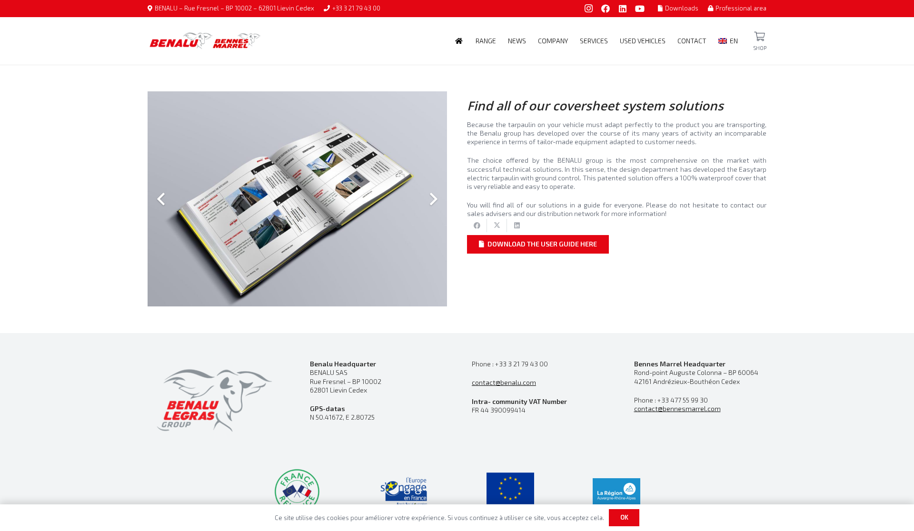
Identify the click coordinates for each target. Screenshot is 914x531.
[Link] (759, 36)
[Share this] (477, 225)
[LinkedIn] (622, 8)
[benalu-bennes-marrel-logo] (205, 41)
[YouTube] (639, 8)
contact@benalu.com (504, 382)
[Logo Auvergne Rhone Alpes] (616, 491)
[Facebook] (605, 8)
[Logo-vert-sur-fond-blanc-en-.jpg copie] (403, 491)
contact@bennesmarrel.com (677, 408)
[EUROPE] (510, 491)
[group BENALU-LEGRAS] (214, 399)
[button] (500, 41)
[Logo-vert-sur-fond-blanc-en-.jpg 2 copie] (297, 491)
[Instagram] (588, 8)
